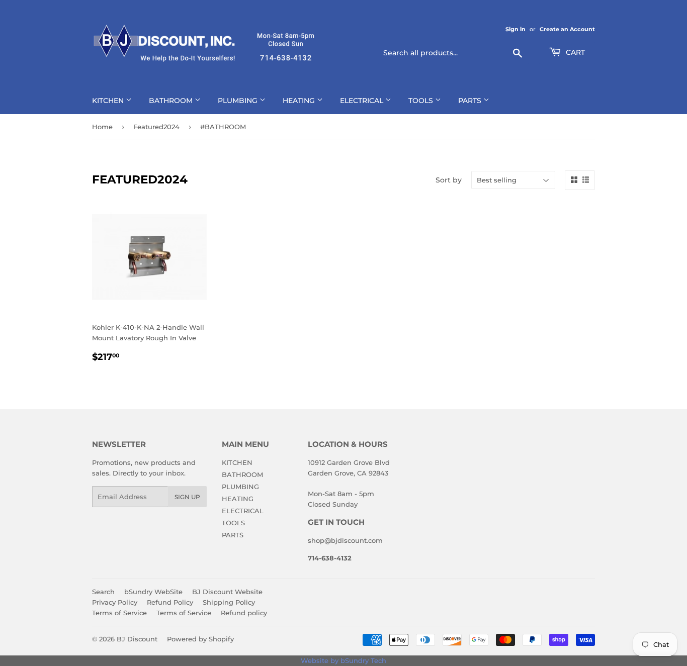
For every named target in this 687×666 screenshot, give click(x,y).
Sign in (515, 29)
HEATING (300, 100)
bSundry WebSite (153, 592)
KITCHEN (109, 100)
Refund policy (244, 613)
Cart (574, 52)
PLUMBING (239, 100)
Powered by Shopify (200, 639)
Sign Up (187, 497)
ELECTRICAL (362, 100)
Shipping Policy (229, 602)
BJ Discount (137, 639)
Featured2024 (156, 127)
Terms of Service (119, 613)
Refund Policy (170, 602)
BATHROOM (172, 100)
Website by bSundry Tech (343, 660)
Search (103, 592)
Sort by (449, 179)
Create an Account (567, 29)
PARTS (470, 100)
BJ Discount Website (227, 592)
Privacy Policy (114, 602)
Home (102, 127)
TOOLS (421, 100)
